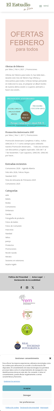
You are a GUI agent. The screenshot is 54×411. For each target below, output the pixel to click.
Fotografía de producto (14, 218)
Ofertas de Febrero (14, 66)
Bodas (8, 203)
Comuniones (10, 207)
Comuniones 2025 (12, 184)
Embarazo (9, 210)
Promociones (31, 69)
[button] (50, 358)
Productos (9, 245)
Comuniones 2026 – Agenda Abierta (20, 168)
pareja (8, 241)
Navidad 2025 (11, 176)
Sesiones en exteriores (14, 260)
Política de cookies (12, 408)
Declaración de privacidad (29, 408)
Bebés (8, 199)
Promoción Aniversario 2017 (19, 132)
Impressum (44, 408)
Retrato (8, 256)
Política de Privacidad (19, 277)
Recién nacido (11, 253)
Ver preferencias (27, 402)
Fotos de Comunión (13, 226)
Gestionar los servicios (12, 381)
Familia (8, 214)
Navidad (8, 233)
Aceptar (27, 388)
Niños (7, 237)
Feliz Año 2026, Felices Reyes (17, 172)
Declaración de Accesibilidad (27, 280)
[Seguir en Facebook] (21, 287)
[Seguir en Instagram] (27, 287)
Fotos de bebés (11, 222)
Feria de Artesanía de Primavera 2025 (20, 180)
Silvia (11, 69)
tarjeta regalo (10, 264)
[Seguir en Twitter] (33, 287)
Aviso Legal (37, 277)
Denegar (27, 395)
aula (7, 195)
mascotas (9, 229)
